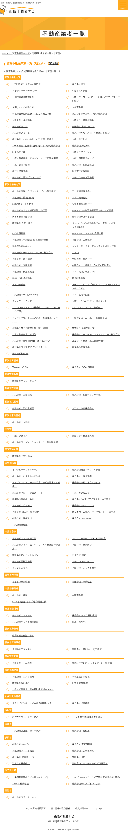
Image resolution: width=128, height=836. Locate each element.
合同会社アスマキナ (22, 649)
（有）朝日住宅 (79, 197)
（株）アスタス (20, 436)
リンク (99, 808)
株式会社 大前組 (21, 422)
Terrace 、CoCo (20, 367)
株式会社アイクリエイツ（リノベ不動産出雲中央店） (36, 547)
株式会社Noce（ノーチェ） (25, 294)
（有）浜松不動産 (81, 294)
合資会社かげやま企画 (83, 216)
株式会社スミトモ (21, 133)
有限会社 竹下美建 (22, 505)
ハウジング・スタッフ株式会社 (87, 307)
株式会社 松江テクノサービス (87, 395)
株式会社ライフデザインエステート (29, 347)
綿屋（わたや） (79, 622)
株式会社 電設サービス (23, 757)
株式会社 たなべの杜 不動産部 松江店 (33, 139)
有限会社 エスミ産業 (23, 676)
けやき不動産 (18, 233)
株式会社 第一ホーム (83, 750)
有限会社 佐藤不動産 (83, 120)
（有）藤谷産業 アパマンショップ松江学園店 (35, 158)
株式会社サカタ (20, 126)
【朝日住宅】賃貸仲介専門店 (26, 84)
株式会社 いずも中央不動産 (26, 476)
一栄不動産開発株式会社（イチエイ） (30, 777)
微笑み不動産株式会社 (23, 499)
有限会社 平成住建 (82, 581)
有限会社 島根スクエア (83, 126)
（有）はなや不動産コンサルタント (89, 301)
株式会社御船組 (20, 524)
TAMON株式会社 (20, 783)
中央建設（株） (79, 555)
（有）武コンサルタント (84, 271)
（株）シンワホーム (83, 561)
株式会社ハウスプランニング (86, 783)
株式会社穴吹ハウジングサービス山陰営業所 (34, 191)
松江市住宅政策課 (81, 171)
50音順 (53, 63)
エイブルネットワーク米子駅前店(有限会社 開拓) (96, 777)
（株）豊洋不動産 (21, 165)
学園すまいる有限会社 (23, 107)
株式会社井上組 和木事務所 (26, 730)
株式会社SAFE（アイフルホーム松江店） (32, 252)
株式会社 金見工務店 (22, 223)
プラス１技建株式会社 (83, 408)
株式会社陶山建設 (21, 683)
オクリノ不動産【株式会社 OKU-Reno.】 (32, 703)
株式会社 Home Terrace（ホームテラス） (32, 341)
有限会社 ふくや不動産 (84, 568)
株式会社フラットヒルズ (24, 797)
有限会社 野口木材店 (23, 408)
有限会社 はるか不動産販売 (25, 512)
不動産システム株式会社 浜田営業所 (90, 763)
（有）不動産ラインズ (83, 158)
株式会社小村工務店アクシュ (86, 482)
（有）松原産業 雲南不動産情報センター (33, 689)
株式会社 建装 (20, 595)
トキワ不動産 (18, 284)
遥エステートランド (22, 301)
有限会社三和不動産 (22, 120)
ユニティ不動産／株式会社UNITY (88, 341)
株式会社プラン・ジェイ (24, 381)
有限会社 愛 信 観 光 (23, 197)
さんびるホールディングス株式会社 (89, 113)
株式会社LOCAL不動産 (83, 367)
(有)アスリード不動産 (22, 204)
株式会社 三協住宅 (22, 395)
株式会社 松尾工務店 (83, 165)
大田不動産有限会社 (22, 216)
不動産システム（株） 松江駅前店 (89, 318)
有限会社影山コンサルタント (26, 555)
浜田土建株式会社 (21, 763)
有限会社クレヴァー (22, 744)
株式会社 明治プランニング (26, 177)
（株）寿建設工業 (81, 493)
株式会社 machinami (82, 518)
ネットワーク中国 (21, 581)
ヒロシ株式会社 (20, 568)
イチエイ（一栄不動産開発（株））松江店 (92, 210)
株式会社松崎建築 (81, 703)
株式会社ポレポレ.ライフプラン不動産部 (92, 663)
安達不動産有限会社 (82, 204)
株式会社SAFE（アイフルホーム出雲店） (92, 499)
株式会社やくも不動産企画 (25, 622)
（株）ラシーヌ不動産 (83, 177)
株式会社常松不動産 (22, 561)
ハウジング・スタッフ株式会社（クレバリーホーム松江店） (36, 309)
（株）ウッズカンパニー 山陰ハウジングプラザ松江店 (96, 99)
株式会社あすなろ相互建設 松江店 (29, 210)
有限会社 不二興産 (22, 663)
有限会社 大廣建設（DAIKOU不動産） (91, 265)
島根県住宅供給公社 (22, 246)
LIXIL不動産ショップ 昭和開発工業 (29, 601)
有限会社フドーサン (82, 152)
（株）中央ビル (79, 139)
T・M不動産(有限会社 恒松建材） (88, 717)
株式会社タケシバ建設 (83, 505)
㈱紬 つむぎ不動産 (22, 278)
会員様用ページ (82, 808)
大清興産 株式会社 (82, 259)
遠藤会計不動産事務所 (83, 436)
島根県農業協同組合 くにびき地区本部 (31, 113)
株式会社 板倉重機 (82, 476)
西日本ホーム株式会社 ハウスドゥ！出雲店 (94, 512)
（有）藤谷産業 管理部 (24, 334)
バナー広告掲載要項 (36, 808)
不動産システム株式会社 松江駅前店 (30, 328)
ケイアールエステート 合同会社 (87, 233)
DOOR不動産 (78, 278)
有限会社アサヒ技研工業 (24, 538)
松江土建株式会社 (21, 171)
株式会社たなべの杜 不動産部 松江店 (91, 133)
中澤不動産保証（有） (23, 635)
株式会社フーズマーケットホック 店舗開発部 (35, 442)
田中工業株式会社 (81, 683)
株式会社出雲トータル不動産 (86, 469)
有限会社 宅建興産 (22, 265)
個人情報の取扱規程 (60, 808)
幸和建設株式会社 (81, 676)
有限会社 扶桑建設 (22, 518)
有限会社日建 (78, 757)
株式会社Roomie (20, 353)
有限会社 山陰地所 (82, 239)
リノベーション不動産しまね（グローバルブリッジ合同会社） (96, 225)
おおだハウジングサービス (25, 717)
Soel (75, 252)
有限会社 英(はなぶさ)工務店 (87, 649)
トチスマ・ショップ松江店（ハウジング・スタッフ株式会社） (96, 286)
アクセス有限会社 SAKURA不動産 (89, 538)
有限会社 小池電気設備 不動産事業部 (30, 239)
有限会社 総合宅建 (22, 259)
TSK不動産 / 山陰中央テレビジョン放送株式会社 (36, 145)
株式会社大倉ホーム (22, 615)
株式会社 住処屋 (81, 730)
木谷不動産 (77, 107)
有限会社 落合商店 (82, 545)
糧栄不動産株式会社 (82, 347)
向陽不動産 (77, 595)
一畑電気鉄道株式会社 (23, 97)
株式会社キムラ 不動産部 (84, 615)
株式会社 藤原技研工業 (83, 328)
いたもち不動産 (79, 90)
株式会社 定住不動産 (22, 456)
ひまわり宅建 (18, 152)
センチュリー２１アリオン (25, 469)
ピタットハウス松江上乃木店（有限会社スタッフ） (35, 320)
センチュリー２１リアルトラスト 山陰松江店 (94, 246)
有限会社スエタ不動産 (23, 750)
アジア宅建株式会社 (82, 191)
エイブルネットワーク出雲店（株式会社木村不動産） (36, 484)
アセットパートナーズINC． (26, 90)
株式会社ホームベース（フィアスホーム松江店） (96, 334)
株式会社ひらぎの (81, 145)
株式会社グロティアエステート (27, 493)
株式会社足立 (78, 84)
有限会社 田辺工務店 (23, 271)
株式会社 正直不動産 (82, 744)
